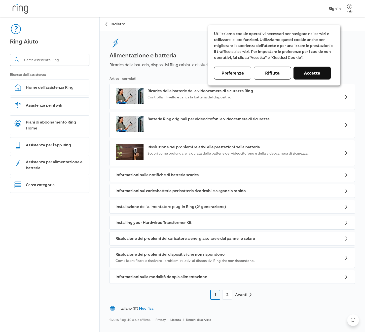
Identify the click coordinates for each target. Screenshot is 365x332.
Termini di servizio (198, 320)
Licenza (175, 320)
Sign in (335, 8)
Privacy (160, 320)
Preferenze (232, 73)
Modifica (146, 308)
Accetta (312, 73)
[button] (353, 320)
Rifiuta (272, 73)
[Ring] (20, 9)
